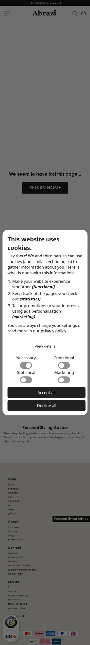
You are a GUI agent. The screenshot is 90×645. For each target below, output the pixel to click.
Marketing (64, 372)
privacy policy (53, 331)
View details (45, 346)
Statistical (26, 372)
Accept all (47, 392)
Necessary (26, 357)
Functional (64, 357)
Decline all (46, 405)
